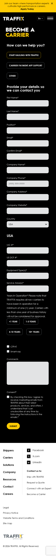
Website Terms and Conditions (18, 518)
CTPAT (13, 346)
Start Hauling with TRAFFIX (24, 55)
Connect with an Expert (39, 488)
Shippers (8, 450)
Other (12, 75)
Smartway (15, 351)
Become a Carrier (36, 494)
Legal (6, 507)
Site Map (7, 523)
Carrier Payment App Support (25, 65)
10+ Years (34, 332)
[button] (52, 3)
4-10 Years (14, 332)
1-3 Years (31, 321)
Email (10, 137)
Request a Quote (36, 482)
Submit (13, 426)
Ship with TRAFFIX (35, 476)
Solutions (8, 464)
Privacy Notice (10, 513)
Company (9, 472)
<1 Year (13, 321)
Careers (8, 493)
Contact (8, 486)
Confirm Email (14, 150)
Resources (9, 479)
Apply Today (27, 9)
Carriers (8, 457)
